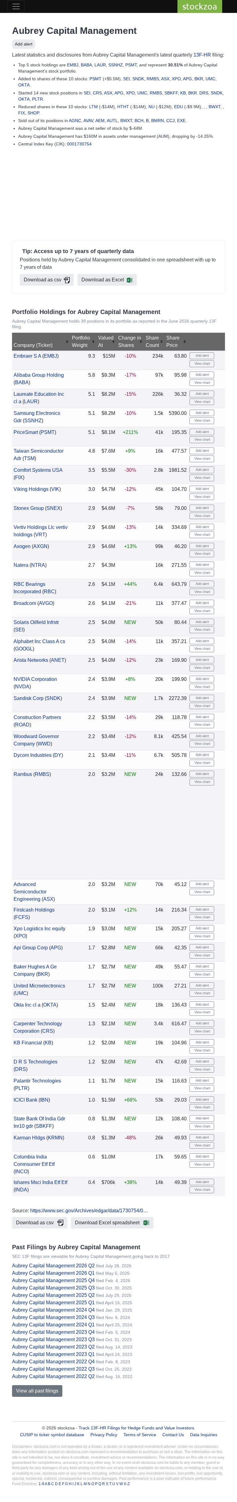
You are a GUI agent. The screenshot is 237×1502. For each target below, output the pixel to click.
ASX (165, 78)
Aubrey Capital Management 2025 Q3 (53, 1287)
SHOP (33, 112)
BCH (139, 120)
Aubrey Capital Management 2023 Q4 (53, 1332)
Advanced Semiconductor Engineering (30, 892)
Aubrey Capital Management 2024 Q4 (53, 1310)
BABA (86, 64)
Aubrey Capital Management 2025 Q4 (53, 1280)
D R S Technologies (35, 1061)
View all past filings (37, 1390)
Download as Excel (102, 279)
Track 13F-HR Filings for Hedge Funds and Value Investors (136, 1427)
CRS (97, 92)
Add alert (23, 44)
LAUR (100, 64)
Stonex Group (29, 508)
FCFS (21, 917)
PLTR (37, 99)
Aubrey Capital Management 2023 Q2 (53, 1346)
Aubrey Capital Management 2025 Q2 (53, 1295)
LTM (93, 106)
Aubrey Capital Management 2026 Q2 (53, 1265)
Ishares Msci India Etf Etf (40, 1182)
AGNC (75, 120)
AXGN (40, 546)
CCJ (170, 120)
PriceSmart (26, 432)
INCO (21, 1171)
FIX (21, 112)
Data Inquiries (203, 1434)
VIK (55, 489)
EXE (181, 120)
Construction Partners (37, 717)
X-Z (127, 1484)
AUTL (112, 120)
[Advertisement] (118, 195)
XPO (176, 78)
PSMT (131, 64)
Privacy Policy (103, 1434)
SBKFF (171, 92)
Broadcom (25, 603)
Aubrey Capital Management (74, 31)
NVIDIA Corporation (35, 679)
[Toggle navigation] (16, 6)
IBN (44, 1100)
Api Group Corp (31, 947)
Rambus (23, 774)
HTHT (123, 106)
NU (151, 106)
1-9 (42, 1484)
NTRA (38, 565)
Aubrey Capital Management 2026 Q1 (53, 1273)
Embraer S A (27, 356)
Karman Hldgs (29, 1137)
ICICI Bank (25, 1100)
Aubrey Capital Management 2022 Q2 (53, 1376)
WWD (44, 743)
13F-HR (202, 55)
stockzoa (199, 6)
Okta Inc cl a (27, 1004)
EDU (178, 106)
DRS (203, 92)
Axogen (22, 546)
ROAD (22, 724)
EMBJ (72, 64)
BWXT (214, 106)
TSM (29, 458)
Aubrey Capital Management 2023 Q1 (53, 1354)
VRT (40, 534)
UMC (210, 78)
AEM (100, 120)
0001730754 (79, 143)
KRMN (55, 1137)
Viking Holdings (31, 489)
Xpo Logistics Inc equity (39, 928)
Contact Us (173, 1434)
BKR (198, 78)
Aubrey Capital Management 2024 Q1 (53, 1324)
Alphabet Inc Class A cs (39, 641)
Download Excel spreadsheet (108, 1222)
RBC (49, 591)
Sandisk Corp (29, 698)
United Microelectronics (39, 985)
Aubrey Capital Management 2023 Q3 (53, 1339)
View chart (201, 363)
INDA (21, 1189)
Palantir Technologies (37, 1080)
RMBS (153, 78)
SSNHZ (115, 64)
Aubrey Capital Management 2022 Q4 (53, 1361)
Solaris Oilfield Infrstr (36, 622)
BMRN (157, 120)
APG (187, 78)
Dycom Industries (33, 755)
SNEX (53, 508)
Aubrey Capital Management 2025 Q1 (53, 1302)
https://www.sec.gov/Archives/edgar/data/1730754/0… (89, 1210)
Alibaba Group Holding (39, 375)
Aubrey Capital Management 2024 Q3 (53, 1317)
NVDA (22, 686)
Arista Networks (31, 660)
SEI (126, 78)
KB (183, 92)
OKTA (24, 84)
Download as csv (42, 279)
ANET (57, 660)
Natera (21, 565)
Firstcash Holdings (34, 909)
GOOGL (24, 648)
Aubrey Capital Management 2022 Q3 (53, 1369)
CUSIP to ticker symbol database (52, 1434)
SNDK (138, 78)
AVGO (46, 603)
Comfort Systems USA (38, 470)
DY (57, 755)
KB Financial (28, 1042)
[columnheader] (41, 342)
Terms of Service (139, 1434)
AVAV (88, 120)
